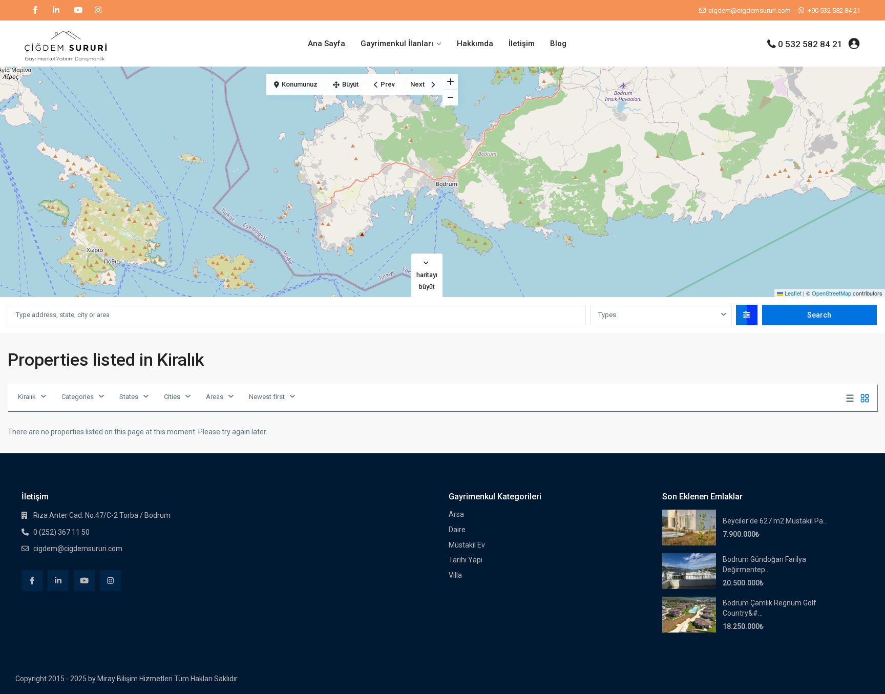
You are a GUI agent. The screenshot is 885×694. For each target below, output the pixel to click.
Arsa (456, 514)
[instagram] (98, 10)
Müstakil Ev (467, 545)
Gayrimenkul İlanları (397, 43)
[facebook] (35, 10)
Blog (558, 43)
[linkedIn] (56, 10)
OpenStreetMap (831, 293)
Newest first (267, 397)
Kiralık (27, 397)
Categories (77, 397)
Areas (214, 397)
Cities (172, 397)
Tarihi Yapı (465, 560)
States (128, 397)
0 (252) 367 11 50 (61, 532)
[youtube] (77, 10)
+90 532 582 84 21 (834, 10)
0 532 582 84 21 (810, 44)
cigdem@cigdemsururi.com (77, 548)
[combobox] (660, 315)
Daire (457, 529)
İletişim (522, 43)
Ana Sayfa (326, 43)
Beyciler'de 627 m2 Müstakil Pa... (775, 521)
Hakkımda (475, 43)
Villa (455, 575)
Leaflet (792, 293)
